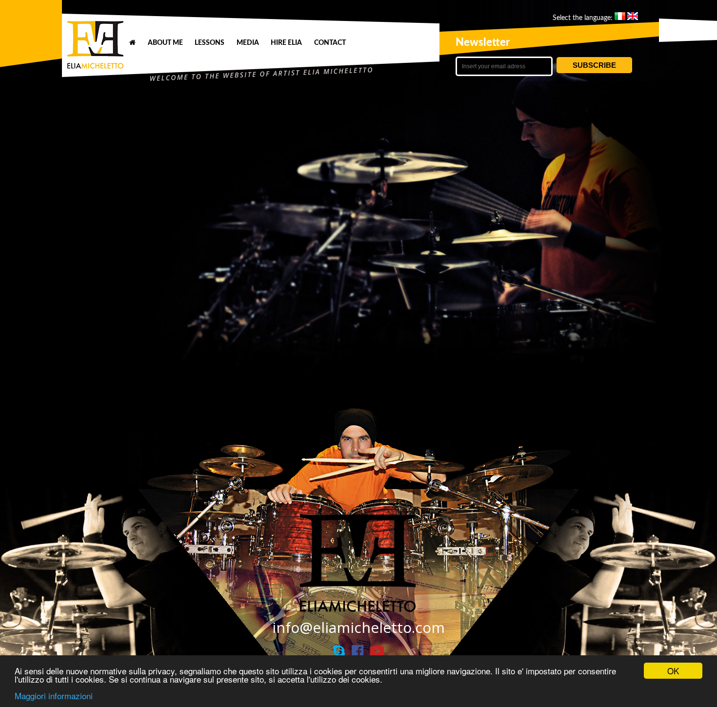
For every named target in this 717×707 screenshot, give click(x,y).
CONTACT (330, 42)
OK (673, 671)
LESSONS (209, 42)
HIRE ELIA (286, 42)
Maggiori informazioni (54, 695)
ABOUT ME (165, 42)
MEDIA (248, 42)
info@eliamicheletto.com (358, 627)
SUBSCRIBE (594, 65)
